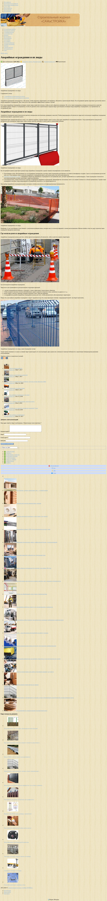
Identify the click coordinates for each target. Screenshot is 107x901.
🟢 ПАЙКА (7, 462)
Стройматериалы (9, 32)
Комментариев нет (49, 61)
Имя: (2, 434)
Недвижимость (8, 49)
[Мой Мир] (7, 358)
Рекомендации (37, 61)
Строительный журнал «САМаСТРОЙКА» (20, 887)
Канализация (7, 38)
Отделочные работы (10, 29)
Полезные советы (27, 61)
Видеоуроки (7, 11)
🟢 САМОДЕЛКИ (9, 451)
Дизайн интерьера (9, 44)
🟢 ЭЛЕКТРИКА (9, 461)
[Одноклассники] (4, 358)
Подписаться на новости (11, 3)
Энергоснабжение (9, 42)
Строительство (8, 33)
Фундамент (7, 41)
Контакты (7, 893)
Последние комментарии (11, 5)
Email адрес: (4, 437)
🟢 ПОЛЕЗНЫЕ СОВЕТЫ (11, 455)
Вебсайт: (3, 440)
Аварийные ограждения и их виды (14, 96)
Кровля (6, 35)
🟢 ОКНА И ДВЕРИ (10, 459)
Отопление (7, 39)
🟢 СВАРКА (7, 453)
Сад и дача (7, 6)
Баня (5, 50)
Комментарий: (5, 431)
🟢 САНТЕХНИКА (9, 458)
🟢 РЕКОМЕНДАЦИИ (10, 456)
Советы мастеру (8, 47)
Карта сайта (7, 892)
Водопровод (7, 36)
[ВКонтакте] (2, 358)
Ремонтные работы (9, 30)
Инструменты (8, 8)
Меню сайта (4, 53)
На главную (7, 2)
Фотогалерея (7, 9)
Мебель (6, 46)
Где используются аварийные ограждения (16, 98)
